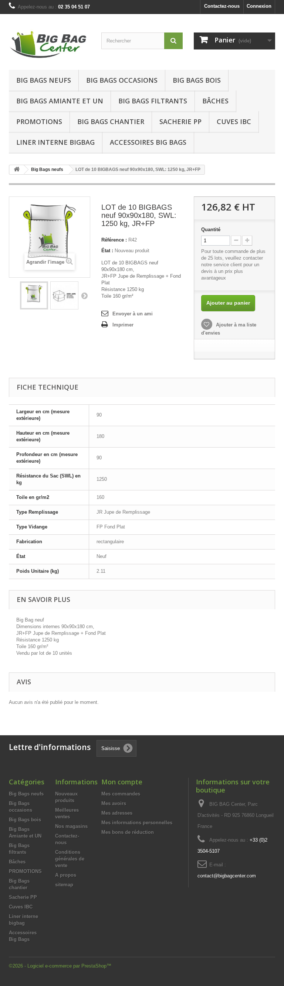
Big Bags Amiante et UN (59, 100)
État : (107, 250)
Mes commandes (120, 794)
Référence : (114, 240)
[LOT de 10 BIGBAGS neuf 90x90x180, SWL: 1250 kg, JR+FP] (64, 295)
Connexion (259, 6)
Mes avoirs (113, 803)
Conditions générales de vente (69, 858)
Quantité (210, 229)
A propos (65, 875)
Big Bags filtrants (152, 100)
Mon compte (121, 781)
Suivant (84, 295)
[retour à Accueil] (17, 169)
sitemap (64, 884)
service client (227, 264)
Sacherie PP (180, 121)
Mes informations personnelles (136, 822)
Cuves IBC (234, 121)
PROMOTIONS (25, 871)
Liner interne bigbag (55, 142)
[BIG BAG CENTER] (49, 45)
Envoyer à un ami (132, 313)
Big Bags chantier (110, 121)
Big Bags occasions (122, 80)
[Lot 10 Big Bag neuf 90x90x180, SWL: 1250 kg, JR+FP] (34, 295)
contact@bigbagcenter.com (226, 876)
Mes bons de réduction (127, 832)
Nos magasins (71, 826)
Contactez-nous (222, 6)
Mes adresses (116, 813)
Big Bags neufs (43, 80)
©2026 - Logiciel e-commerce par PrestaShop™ (60, 966)
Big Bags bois (197, 80)
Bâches (215, 100)
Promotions (39, 121)
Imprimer (122, 325)
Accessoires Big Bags (148, 142)
